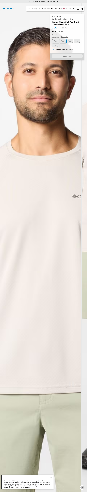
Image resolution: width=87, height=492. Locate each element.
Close (51, 477)
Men (39, 9)
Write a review (70, 28)
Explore (68, 9)
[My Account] (78, 9)
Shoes (52, 9)
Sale (64, 9)
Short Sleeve (60, 17)
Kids (48, 9)
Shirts (53, 17)
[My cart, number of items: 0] (82, 9)
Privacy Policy (26, 487)
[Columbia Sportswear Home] (8, 8)
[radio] (55, 41)
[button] (82, 487)
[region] (43, 247)
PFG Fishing (58, 9)
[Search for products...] (74, 9)
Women (44, 9)
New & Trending (32, 9)
